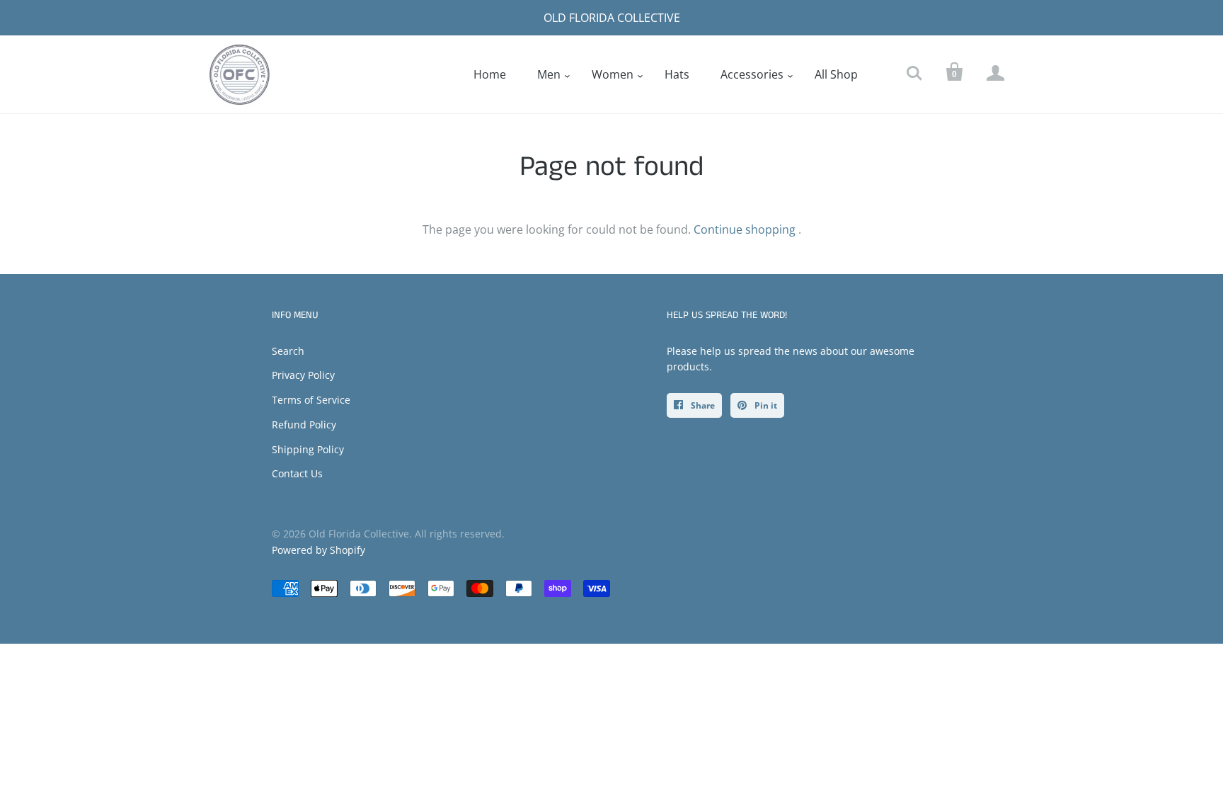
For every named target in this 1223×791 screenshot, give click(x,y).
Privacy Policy (303, 375)
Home (489, 74)
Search (288, 351)
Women (612, 74)
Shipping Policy (308, 449)
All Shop (836, 74)
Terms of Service (311, 399)
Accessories (751, 74)
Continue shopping (745, 229)
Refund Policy (304, 424)
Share (702, 405)
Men (549, 74)
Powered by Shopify (318, 550)
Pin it (764, 405)
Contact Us (297, 473)
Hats (677, 74)
